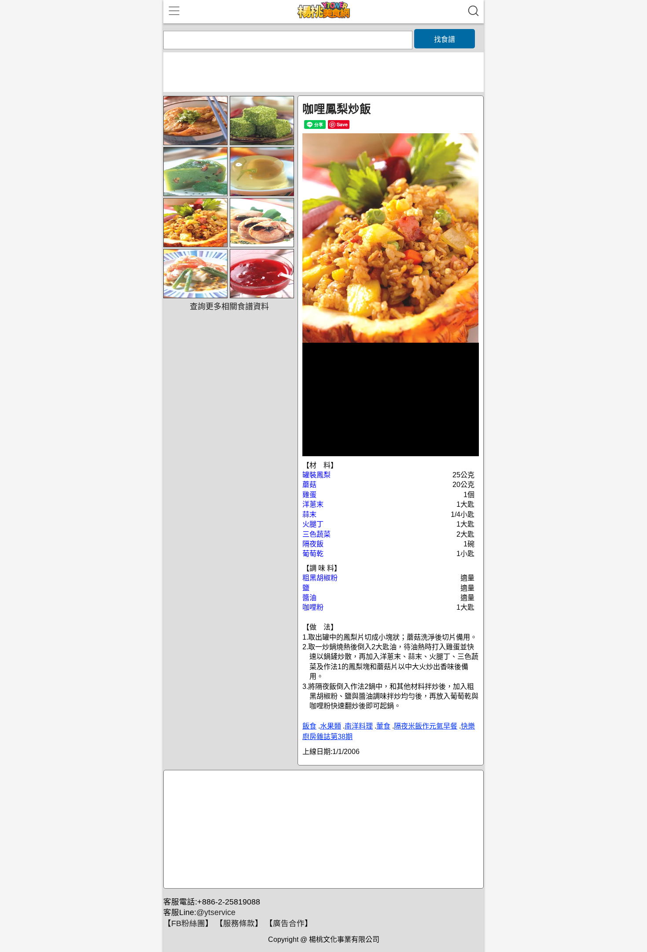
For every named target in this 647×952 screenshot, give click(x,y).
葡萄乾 (313, 553)
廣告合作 (289, 923)
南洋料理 (359, 726)
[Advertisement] (322, 830)
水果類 (330, 726)
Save (342, 124)
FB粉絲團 (188, 923)
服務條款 (239, 923)
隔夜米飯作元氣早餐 (425, 726)
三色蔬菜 (316, 534)
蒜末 (309, 514)
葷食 (383, 726)
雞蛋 (309, 494)
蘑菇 (309, 484)
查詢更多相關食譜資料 (229, 306)
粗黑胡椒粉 (320, 578)
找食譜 (444, 39)
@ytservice (215, 912)
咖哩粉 (313, 607)
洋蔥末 (313, 504)
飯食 (309, 726)
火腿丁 (313, 524)
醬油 (309, 597)
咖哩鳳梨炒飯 (336, 109)
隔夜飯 (313, 544)
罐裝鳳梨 (316, 475)
